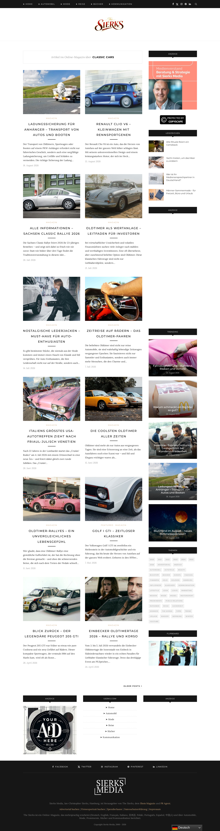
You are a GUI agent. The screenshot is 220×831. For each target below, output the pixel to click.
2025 (191, 559)
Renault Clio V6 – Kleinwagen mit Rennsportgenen (113, 129)
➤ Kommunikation (120, 4)
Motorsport (187, 595)
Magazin (51, 118)
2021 (160, 559)
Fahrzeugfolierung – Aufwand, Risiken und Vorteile (173, 367)
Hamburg (187, 580)
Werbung (177, 616)
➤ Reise (80, 4)
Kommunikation (186, 585)
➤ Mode (65, 4)
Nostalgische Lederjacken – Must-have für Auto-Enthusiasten (51, 336)
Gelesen (175, 580)
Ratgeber (154, 606)
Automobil (155, 570)
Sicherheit (177, 606)
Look (165, 590)
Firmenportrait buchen (93, 809)
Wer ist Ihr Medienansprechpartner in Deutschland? (180, 177)
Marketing (187, 590)
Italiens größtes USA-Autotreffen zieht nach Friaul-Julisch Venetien (51, 436)
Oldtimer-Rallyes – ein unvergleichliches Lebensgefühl (52, 536)
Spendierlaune (114, 809)
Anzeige (178, 565)
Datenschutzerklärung (135, 809)
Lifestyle (154, 590)
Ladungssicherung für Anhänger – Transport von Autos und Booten (51, 129)
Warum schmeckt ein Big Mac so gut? (173, 409)
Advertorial (164, 565)
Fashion (189, 575)
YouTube (154, 621)
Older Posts (132, 686)
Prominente (156, 601)
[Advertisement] (173, 271)
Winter (189, 616)
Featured (107, 525)
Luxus (175, 590)
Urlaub (153, 616)
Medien (153, 595)
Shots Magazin (147, 803)
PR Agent (165, 803)
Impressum (155, 809)
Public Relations (174, 601)
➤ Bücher (97, 4)
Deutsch (183, 827)
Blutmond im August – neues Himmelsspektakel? (173, 532)
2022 (168, 559)
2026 (152, 565)
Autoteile (169, 570)
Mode (163, 595)
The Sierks (167, 611)
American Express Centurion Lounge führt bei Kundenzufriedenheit (173, 448)
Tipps (178, 611)
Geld (165, 580)
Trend (188, 611)
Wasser (165, 616)
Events (177, 575)
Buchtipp (154, 575)
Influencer (155, 585)
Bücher (166, 575)
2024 (183, 559)
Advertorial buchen (69, 809)
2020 (152, 559)
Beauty (181, 570)
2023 (175, 559)
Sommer (154, 611)
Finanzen (154, 580)
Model (173, 595)
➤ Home (28, 4)
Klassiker (170, 585)
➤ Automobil (46, 4)
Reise (166, 606)
